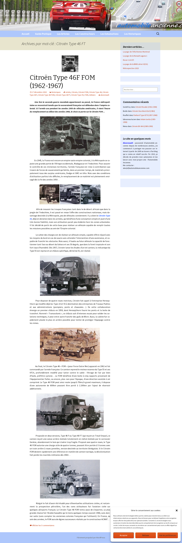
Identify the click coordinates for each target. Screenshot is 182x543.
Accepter (123, 535)
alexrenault (104, 95)
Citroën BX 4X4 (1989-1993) (142, 126)
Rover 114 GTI (128, 60)
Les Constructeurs (85, 33)
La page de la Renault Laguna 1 (135, 56)
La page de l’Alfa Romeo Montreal (136, 52)
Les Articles (63, 33)
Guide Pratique (43, 33)
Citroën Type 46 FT (63, 95)
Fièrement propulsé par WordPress (91, 537)
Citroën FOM (83, 92)
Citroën (74, 92)
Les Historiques (132, 33)
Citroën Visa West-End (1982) (143, 111)
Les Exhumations (109, 33)
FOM (86, 95)
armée (68, 92)
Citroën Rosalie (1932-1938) (146, 107)
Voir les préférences (167, 535)
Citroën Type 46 (95, 92)
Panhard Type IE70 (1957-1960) (145, 115)
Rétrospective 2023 (131, 68)
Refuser (145, 535)
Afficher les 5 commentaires (43, 525)
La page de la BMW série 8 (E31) (135, 64)
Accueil (25, 33)
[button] (176, 510)
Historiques (56, 92)
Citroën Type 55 (77, 95)
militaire (92, 95)
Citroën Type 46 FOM (46, 95)
